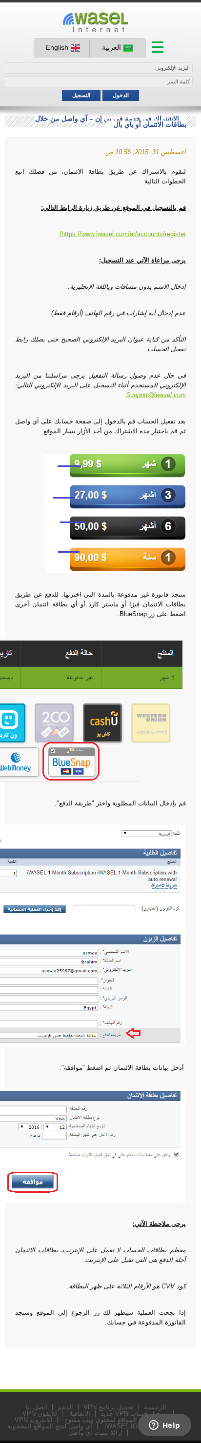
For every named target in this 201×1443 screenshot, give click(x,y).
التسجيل (81, 95)
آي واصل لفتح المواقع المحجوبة (49, 1426)
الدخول (121, 95)
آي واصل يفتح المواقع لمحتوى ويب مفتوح (120, 1419)
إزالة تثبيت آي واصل (95, 1432)
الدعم (65, 1407)
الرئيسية (155, 1407)
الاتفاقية (79, 1413)
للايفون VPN (39, 1413)
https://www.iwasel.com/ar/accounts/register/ (123, 234)
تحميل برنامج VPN (108, 1407)
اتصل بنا (36, 1407)
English (57, 47)
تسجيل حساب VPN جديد (134, 1413)
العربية (111, 47)
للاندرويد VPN (33, 1419)
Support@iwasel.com (156, 395)
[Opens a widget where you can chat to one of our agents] (164, 1426)
